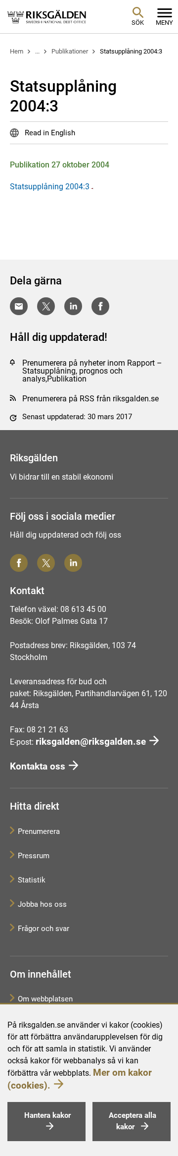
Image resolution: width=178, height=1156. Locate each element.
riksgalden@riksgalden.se (91, 741)
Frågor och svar (43, 928)
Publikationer (69, 51)
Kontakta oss (37, 766)
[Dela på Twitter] (46, 306)
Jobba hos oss (42, 904)
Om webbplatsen (45, 998)
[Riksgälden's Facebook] (19, 563)
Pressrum (33, 855)
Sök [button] (138, 22)
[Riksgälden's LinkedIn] (73, 563)
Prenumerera (39, 831)
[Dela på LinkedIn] (73, 306)
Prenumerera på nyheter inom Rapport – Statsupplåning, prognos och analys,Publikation (92, 371)
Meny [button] (164, 22)
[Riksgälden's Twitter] (46, 563)
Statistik (31, 880)
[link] (47, 16)
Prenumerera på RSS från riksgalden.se (90, 398)
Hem (16, 51)
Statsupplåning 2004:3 (131, 51)
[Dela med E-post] (19, 306)
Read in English (49, 132)
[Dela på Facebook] (100, 306)
